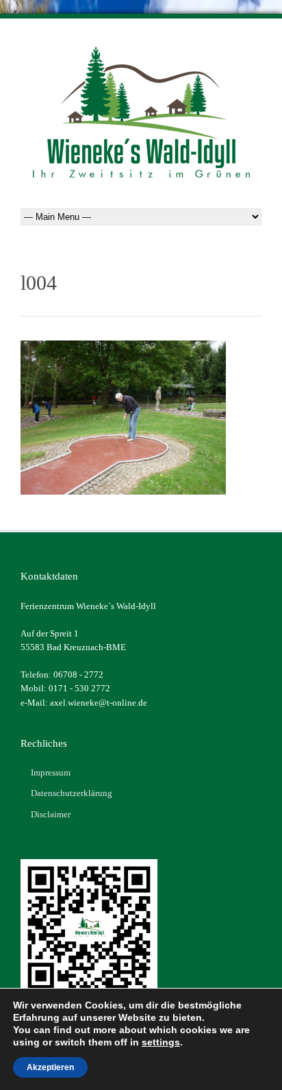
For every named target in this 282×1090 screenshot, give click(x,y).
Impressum (50, 772)
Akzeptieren (50, 1067)
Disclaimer (50, 814)
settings (161, 1042)
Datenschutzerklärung (71, 793)
